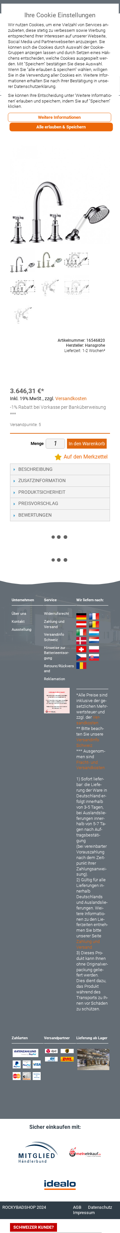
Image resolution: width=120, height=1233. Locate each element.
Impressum (84, 1212)
